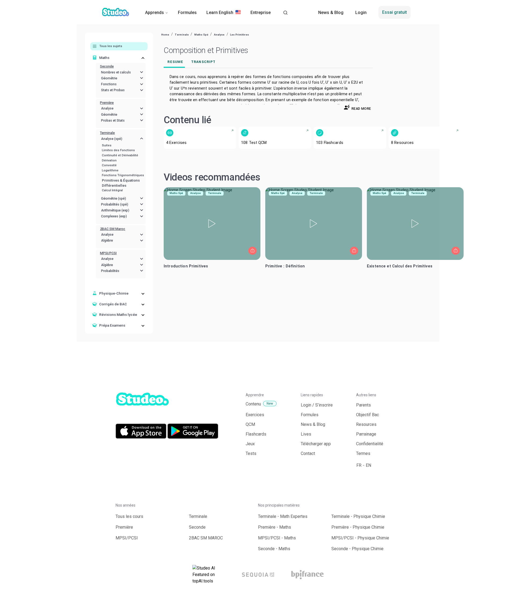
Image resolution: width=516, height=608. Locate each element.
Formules (187, 12)
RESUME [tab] (175, 62)
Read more (361, 109)
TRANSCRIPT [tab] (203, 62)
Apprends (154, 12)
